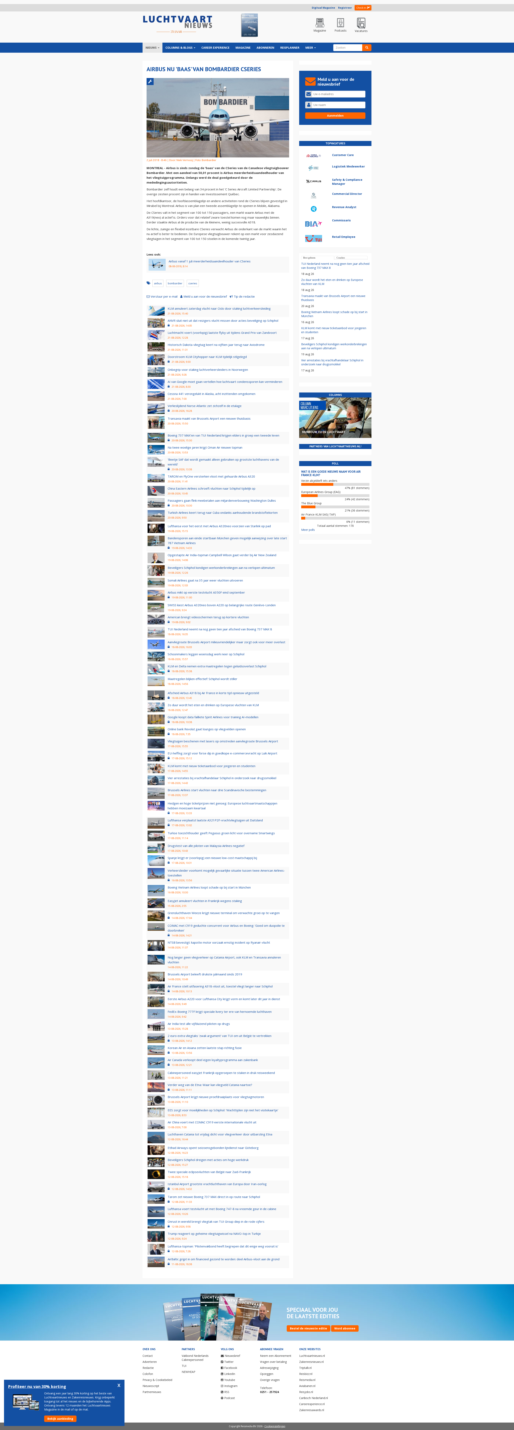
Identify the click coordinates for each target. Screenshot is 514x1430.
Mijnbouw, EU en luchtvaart (323, 432)
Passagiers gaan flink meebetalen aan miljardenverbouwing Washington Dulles (222, 500)
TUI (184, 1366)
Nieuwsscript (151, 1386)
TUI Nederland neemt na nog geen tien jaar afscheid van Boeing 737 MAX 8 (220, 629)
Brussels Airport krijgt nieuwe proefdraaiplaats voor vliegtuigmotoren (216, 1097)
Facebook (230, 1368)
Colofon (148, 1374)
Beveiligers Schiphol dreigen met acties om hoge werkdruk (208, 1160)
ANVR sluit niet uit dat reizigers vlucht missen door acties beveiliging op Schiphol (223, 320)
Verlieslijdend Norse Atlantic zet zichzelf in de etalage (205, 406)
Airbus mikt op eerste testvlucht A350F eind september (206, 592)
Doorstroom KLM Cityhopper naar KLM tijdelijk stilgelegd (207, 357)
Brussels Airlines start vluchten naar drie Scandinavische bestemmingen (217, 790)
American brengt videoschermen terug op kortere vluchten (208, 617)
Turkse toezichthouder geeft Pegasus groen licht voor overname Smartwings (221, 833)
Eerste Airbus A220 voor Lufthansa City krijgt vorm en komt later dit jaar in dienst (224, 999)
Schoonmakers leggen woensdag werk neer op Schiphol (206, 654)
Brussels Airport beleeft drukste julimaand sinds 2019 (205, 974)
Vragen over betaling (273, 1362)
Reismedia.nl (307, 1380)
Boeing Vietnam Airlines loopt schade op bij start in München (209, 887)
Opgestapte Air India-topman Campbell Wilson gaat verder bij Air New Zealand (222, 555)
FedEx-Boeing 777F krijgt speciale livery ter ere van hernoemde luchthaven (220, 1012)
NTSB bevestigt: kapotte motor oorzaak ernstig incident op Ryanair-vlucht (219, 942)
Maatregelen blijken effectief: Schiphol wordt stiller (202, 679)
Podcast (229, 1398)
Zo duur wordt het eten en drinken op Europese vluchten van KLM (213, 705)
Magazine (243, 47)
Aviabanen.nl (307, 1386)
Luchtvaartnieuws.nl (312, 1356)
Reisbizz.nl (305, 1374)
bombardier (175, 283)
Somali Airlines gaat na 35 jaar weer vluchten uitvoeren (205, 580)
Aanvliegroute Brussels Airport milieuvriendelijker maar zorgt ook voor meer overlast (226, 642)
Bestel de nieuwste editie (308, 1328)
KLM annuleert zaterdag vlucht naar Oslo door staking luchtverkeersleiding (219, 308)
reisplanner (289, 47)
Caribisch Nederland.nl (313, 1398)
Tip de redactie (244, 296)
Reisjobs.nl (306, 1392)
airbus (158, 283)
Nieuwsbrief (232, 1356)
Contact (148, 1356)
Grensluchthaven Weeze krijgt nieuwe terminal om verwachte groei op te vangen (224, 913)
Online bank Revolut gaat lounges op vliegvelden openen (207, 729)
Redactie (148, 1368)
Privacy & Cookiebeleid (157, 1380)
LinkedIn (229, 1374)
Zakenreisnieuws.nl (311, 1362)
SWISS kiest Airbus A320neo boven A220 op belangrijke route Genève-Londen (222, 605)
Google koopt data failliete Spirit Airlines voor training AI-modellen (213, 717)
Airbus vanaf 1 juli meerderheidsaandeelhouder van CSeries (210, 261)
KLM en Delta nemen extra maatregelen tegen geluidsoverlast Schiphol (217, 666)
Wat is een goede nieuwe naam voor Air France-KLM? (331, 473)
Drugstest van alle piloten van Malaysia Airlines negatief (206, 846)
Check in (361, 7)
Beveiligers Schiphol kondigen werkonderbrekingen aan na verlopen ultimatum (221, 568)
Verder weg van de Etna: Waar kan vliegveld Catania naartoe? (210, 1085)
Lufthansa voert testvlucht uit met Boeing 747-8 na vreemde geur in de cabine (222, 1209)
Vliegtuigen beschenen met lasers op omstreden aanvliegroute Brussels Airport (223, 741)
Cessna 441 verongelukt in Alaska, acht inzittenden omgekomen (211, 394)
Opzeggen (266, 1374)
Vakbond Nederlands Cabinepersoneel (195, 1358)
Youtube (229, 1380)
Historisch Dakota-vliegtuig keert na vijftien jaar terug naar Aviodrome (216, 345)
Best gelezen (309, 257)
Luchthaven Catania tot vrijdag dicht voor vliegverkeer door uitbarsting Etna (220, 1134)
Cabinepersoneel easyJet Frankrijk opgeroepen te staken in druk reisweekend (221, 1073)
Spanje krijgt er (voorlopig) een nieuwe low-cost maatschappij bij (212, 858)
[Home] (178, 24)
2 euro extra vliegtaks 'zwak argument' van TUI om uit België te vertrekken (219, 1036)
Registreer (345, 7)
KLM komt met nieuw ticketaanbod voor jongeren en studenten (211, 766)
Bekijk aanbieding (60, 1419)
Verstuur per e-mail (164, 296)
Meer (309, 47)
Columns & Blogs (179, 47)
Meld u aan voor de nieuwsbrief (205, 296)
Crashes (341, 257)
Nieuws (151, 47)
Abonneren (265, 47)
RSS (226, 1392)
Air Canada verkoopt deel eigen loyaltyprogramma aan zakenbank (213, 1060)
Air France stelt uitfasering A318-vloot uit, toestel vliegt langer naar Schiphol (220, 986)
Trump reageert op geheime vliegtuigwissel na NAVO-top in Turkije (214, 1234)
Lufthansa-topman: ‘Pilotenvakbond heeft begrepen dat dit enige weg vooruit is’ (223, 1246)
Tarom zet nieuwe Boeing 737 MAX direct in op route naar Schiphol (214, 1197)
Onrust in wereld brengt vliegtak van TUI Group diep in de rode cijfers (216, 1221)
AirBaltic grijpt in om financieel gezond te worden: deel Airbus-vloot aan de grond (223, 1259)
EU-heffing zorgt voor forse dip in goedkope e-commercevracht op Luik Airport (222, 753)
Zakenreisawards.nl (311, 1410)
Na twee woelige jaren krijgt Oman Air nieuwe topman (205, 447)
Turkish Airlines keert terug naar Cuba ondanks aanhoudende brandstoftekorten (223, 513)
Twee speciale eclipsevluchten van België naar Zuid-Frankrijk (209, 1172)
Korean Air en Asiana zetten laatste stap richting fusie (205, 1048)
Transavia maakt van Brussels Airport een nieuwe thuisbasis (209, 418)
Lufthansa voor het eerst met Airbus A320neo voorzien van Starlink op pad (219, 526)
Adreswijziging (269, 1368)
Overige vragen (270, 1380)
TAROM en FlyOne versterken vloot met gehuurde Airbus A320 (211, 476)
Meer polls (308, 530)
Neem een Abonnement (275, 1356)
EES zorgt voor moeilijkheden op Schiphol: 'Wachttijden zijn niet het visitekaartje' (223, 1110)
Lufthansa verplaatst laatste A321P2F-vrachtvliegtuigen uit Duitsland (215, 820)
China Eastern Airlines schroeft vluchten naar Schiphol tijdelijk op (211, 488)
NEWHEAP (188, 1372)
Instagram (231, 1386)
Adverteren (150, 1362)
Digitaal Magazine (323, 7)
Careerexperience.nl (312, 1404)
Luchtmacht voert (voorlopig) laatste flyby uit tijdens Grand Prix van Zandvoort (222, 333)
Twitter (229, 1362)
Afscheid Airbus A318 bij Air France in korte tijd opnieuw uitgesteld (213, 693)
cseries (192, 283)
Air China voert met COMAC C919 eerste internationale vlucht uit (212, 1122)
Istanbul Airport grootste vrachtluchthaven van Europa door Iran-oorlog (217, 1184)
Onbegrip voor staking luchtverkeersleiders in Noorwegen (208, 370)
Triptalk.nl (305, 1368)
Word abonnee (344, 1328)
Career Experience (215, 47)
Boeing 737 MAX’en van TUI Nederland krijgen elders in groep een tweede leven (223, 435)
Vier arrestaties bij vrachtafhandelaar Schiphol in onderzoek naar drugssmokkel (222, 778)
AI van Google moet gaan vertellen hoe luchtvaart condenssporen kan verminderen (225, 382)
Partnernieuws (152, 1392)
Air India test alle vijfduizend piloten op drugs (199, 1024)
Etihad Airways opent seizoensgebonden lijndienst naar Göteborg (213, 1148)
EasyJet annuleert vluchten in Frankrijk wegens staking (205, 901)
